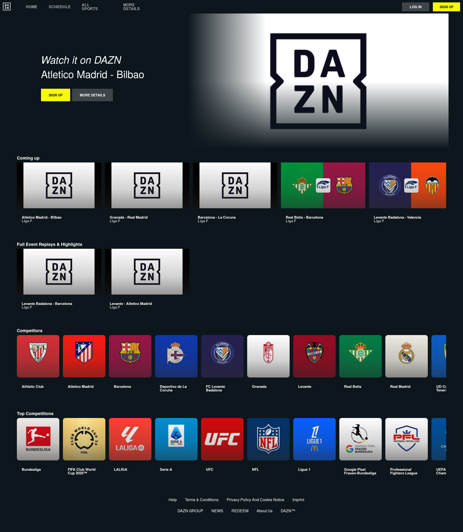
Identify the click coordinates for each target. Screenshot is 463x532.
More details (131, 7)
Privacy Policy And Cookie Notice (255, 499)
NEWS (217, 510)
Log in (416, 6)
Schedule (60, 7)
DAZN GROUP (190, 510)
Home (31, 7)
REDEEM (240, 510)
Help (173, 499)
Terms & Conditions (201, 499)
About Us (264, 510)
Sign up (446, 6)
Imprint (298, 499)
